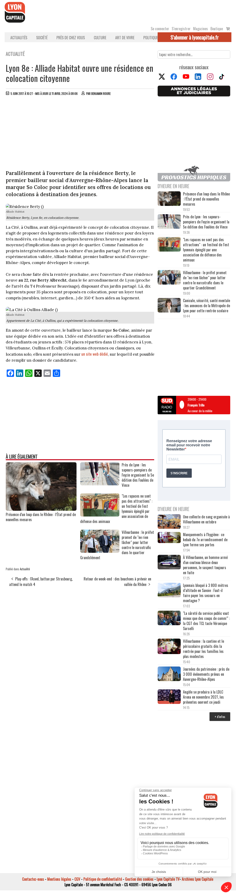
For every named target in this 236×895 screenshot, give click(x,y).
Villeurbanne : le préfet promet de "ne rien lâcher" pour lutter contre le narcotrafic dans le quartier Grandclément (205, 280)
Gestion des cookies (139, 879)
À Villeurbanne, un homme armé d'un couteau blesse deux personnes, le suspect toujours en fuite (205, 565)
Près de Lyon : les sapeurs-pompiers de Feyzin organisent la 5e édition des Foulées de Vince (206, 221)
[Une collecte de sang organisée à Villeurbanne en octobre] (169, 522)
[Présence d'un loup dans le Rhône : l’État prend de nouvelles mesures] (41, 509)
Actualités (18, 37)
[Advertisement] (80, 134)
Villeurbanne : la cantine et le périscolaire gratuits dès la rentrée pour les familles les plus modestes (203, 649)
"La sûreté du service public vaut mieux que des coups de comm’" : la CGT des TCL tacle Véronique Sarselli (206, 621)
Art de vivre (124, 37)
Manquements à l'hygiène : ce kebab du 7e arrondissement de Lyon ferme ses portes (205, 539)
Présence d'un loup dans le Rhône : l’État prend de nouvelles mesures (41, 517)
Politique (150, 37)
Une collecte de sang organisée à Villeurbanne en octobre (206, 519)
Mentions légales (59, 879)
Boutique (216, 28)
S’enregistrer (181, 28)
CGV (77, 879)
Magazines (200, 28)
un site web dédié (94, 354)
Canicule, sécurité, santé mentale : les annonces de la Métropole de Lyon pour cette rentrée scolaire (206, 305)
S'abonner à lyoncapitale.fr (195, 37)
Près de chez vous (70, 37)
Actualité (25, 569)
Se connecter (160, 28)
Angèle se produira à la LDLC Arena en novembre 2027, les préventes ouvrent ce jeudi (203, 697)
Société (41, 37)
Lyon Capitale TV (168, 879)
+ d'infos (220, 716)
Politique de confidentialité (102, 879)
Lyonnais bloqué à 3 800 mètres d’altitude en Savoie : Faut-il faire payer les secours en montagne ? (205, 593)
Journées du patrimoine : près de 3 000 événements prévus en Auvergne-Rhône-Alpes (206, 674)
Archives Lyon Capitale (197, 879)
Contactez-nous (33, 879)
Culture (100, 37)
